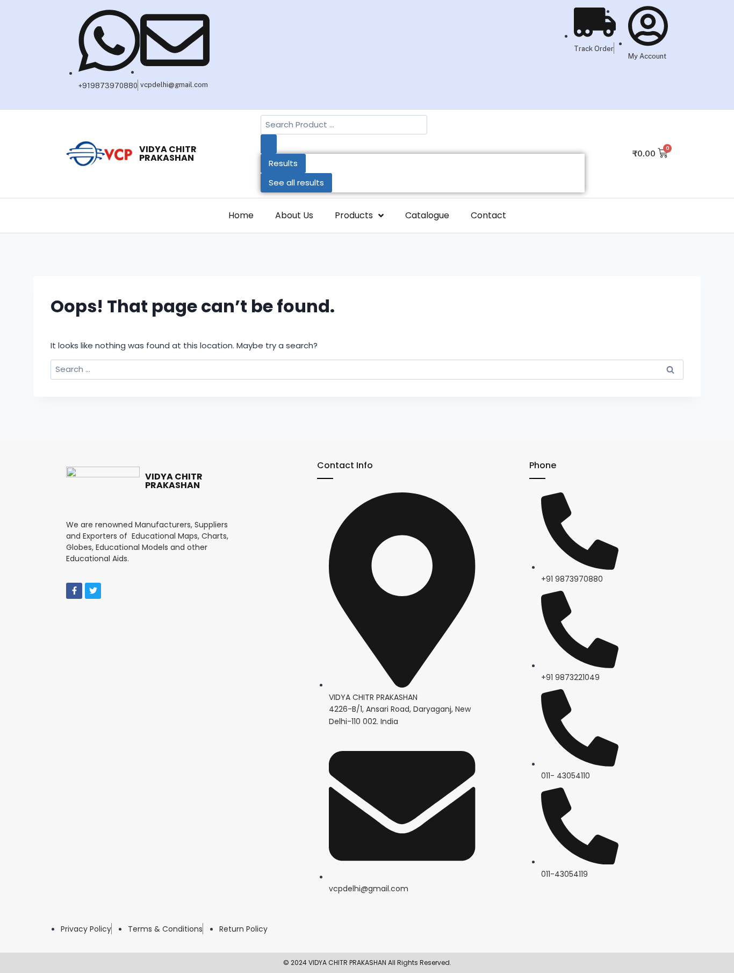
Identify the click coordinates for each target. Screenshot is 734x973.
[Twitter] (93, 591)
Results (283, 163)
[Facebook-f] (74, 591)
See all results (296, 182)
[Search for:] (367, 369)
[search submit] (269, 144)
